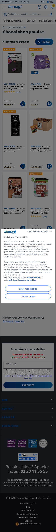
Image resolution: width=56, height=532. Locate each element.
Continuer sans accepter (37, 231)
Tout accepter (28, 296)
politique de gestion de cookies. (22, 280)
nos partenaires (33, 277)
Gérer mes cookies (28, 288)
